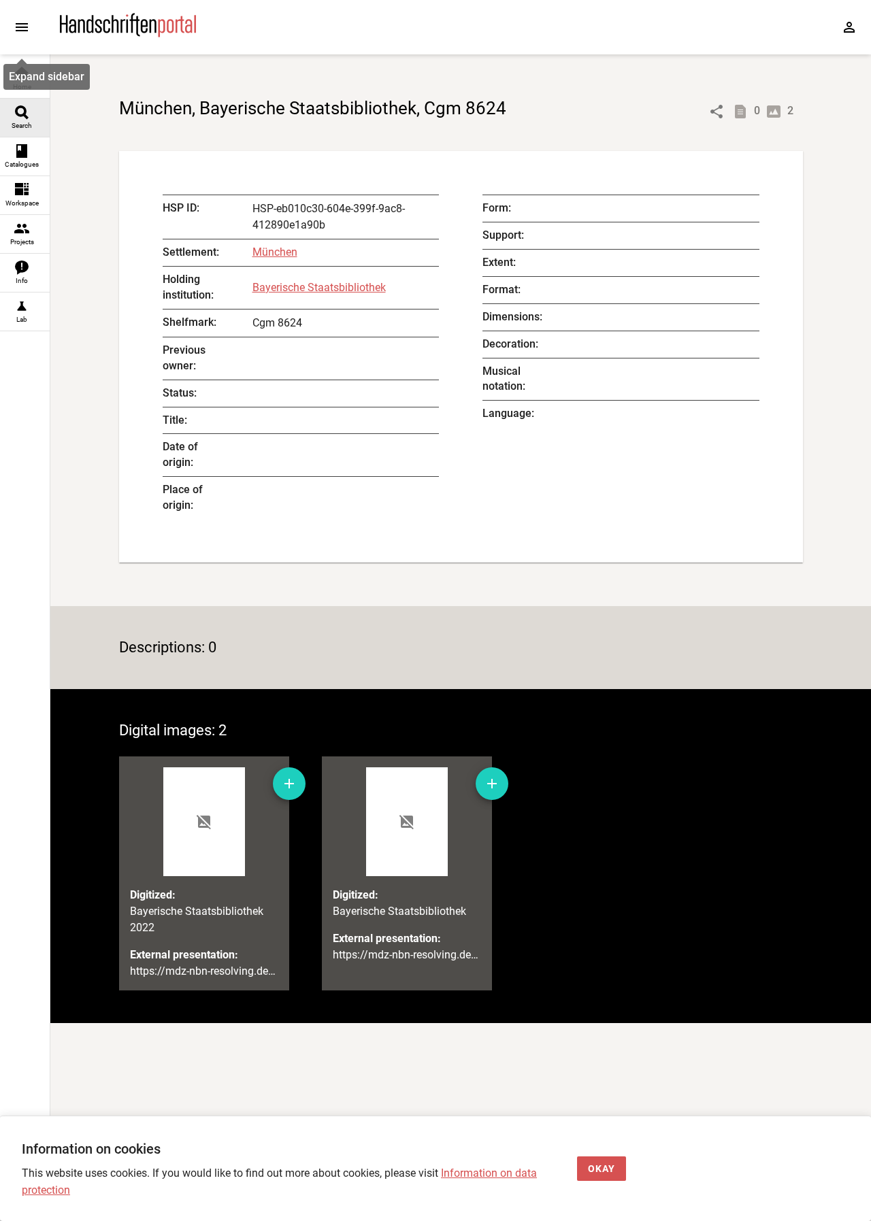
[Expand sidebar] (21, 27)
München (274, 252)
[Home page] (128, 33)
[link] (25, 79)
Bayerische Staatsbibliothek (319, 287)
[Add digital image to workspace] (289, 783)
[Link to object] (716, 111)
